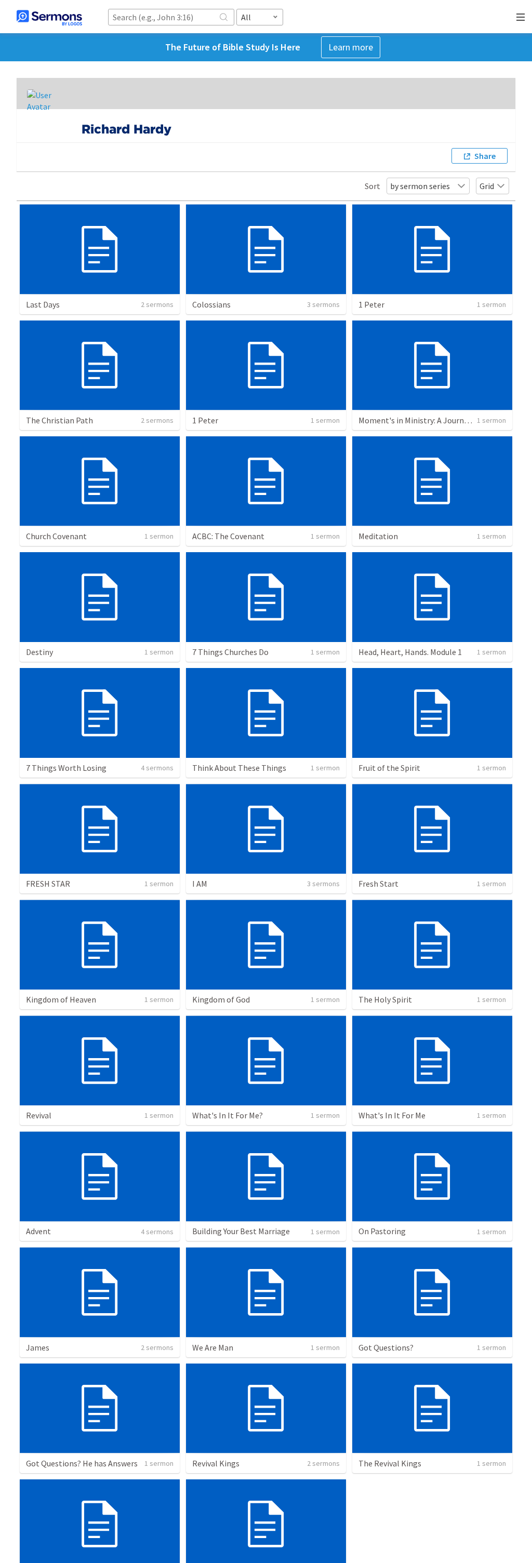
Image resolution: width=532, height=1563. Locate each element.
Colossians (211, 304)
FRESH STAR (48, 883)
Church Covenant (56, 536)
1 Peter (371, 304)
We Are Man (212, 1347)
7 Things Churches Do (230, 652)
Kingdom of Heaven (61, 999)
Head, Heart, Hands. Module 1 (410, 652)
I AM (199, 883)
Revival (38, 1115)
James (37, 1347)
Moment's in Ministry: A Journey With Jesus (435, 420)
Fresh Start (378, 883)
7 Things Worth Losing (66, 768)
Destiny (39, 652)
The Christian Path (59, 420)
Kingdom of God (221, 999)
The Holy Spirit (385, 999)
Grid (487, 186)
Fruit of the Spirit (389, 768)
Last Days (43, 304)
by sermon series (420, 186)
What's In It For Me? (227, 1115)
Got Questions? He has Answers (82, 1463)
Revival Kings (216, 1463)
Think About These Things (239, 768)
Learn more (350, 47)
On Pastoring (382, 1231)
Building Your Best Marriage (241, 1231)
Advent (38, 1231)
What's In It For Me (391, 1115)
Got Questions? (386, 1347)
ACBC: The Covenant (228, 536)
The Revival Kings (389, 1463)
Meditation (378, 536)
